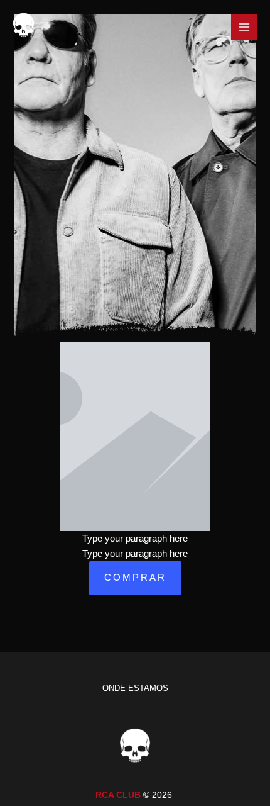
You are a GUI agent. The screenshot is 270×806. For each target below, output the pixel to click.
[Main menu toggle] (244, 27)
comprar (135, 578)
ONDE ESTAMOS (135, 688)
